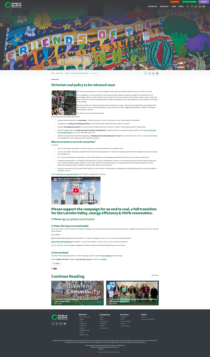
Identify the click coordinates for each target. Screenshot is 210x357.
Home (52, 73)
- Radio (101, 319)
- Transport (81, 328)
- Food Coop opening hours (148, 319)
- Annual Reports (103, 328)
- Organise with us (83, 334)
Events (181, 6)
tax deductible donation (84, 259)
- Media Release (103, 321)
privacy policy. (107, 349)
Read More (155, 275)
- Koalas (81, 321)
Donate (204, 2)
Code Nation (107, 352)
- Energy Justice (83, 323)
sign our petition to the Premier (78, 219)
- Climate (81, 319)
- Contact (143, 317)
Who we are (152, 6)
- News (101, 317)
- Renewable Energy (84, 330)
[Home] (13, 5)
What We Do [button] (165, 6)
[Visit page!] (192, 6)
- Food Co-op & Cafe (84, 317)
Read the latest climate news (79, 73)
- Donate (122, 323)
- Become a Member (125, 321)
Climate (67, 73)
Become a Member (189, 2)
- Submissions (103, 323)
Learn (174, 6)
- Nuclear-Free (82, 326)
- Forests (81, 332)
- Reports (101, 326)
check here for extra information (67, 174)
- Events (122, 319)
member (104, 259)
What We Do (59, 73)
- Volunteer (123, 317)
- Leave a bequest (124, 326)
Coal (55, 268)
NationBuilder (115, 352)
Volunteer (175, 2)
